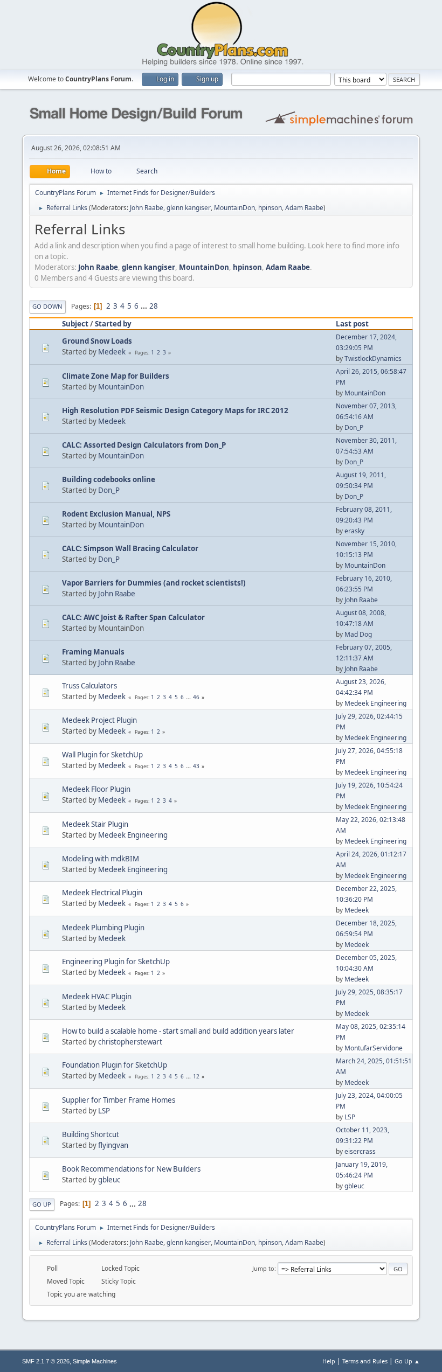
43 (196, 766)
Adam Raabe (304, 207)
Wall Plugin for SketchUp (102, 755)
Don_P (353, 427)
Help (328, 1361)
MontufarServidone (373, 1048)
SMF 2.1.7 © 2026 (46, 1361)
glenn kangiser (189, 207)
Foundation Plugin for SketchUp (114, 1065)
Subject (75, 324)
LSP (104, 1111)
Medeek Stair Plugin (95, 824)
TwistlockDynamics (373, 358)
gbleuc (109, 1180)
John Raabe (146, 207)
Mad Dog (358, 634)
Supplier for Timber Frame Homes (118, 1100)
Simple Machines (95, 1361)
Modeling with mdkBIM (100, 858)
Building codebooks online (108, 479)
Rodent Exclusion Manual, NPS (116, 514)
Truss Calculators (89, 686)
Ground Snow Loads (97, 341)
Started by (113, 324)
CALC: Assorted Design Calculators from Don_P (144, 445)
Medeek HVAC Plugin (97, 996)
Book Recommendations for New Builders (131, 1169)
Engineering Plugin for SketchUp (116, 961)
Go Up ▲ (407, 1361)
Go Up (41, 1204)
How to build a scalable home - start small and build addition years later (178, 1031)
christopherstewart (130, 1042)
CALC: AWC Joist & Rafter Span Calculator (133, 617)
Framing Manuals (93, 652)
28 (153, 306)
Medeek (112, 352)
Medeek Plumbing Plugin (103, 927)
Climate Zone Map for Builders (115, 376)
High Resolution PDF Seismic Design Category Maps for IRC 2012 (175, 410)
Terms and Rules (365, 1361)
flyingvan (113, 1145)
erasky (354, 530)
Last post (352, 324)
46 (196, 697)
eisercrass (360, 1151)
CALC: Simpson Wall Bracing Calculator (130, 548)
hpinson (270, 207)
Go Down (47, 306)
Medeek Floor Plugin (96, 789)
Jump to (263, 1268)
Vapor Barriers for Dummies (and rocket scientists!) (154, 583)
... (145, 306)
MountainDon (234, 207)
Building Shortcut (90, 1134)
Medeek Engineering (375, 703)
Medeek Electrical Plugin (102, 892)
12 (196, 1076)
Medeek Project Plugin (99, 720)
